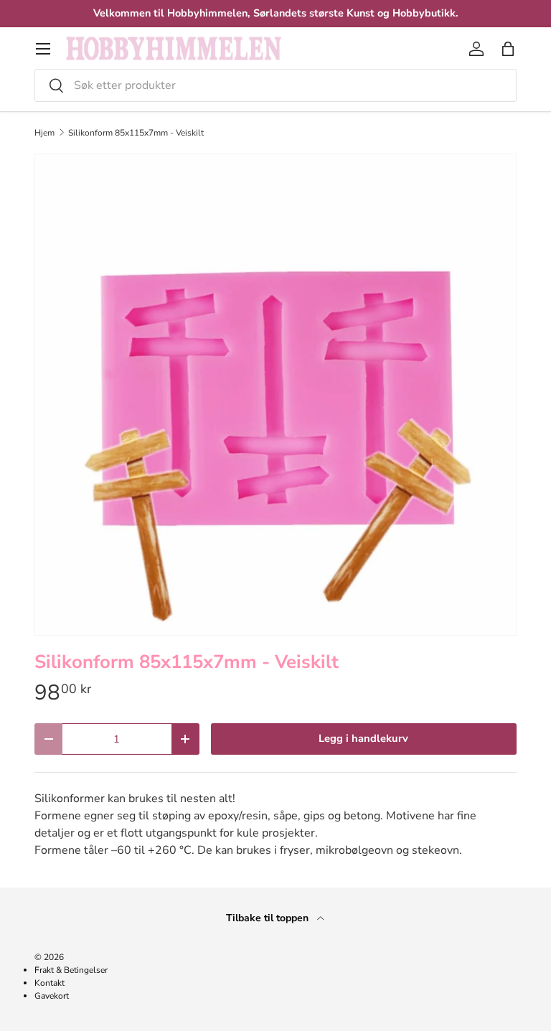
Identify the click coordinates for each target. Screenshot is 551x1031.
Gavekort (51, 996)
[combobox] (275, 85)
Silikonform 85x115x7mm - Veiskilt (136, 132)
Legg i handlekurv (363, 738)
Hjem (44, 132)
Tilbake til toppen (268, 918)
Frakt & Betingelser (71, 970)
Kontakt (49, 983)
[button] (508, 49)
